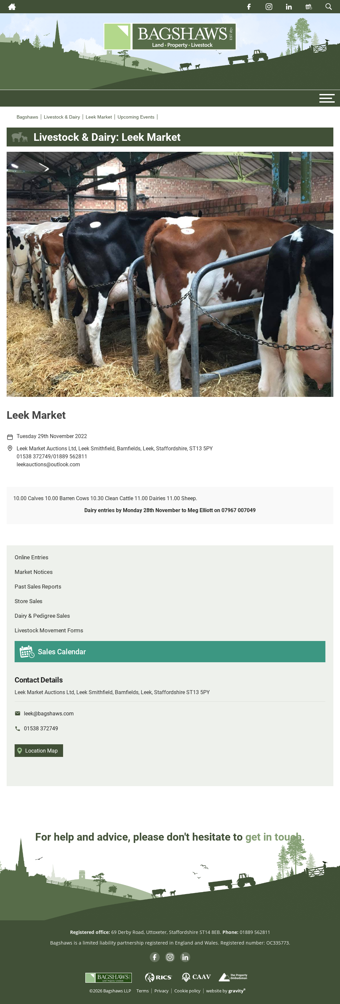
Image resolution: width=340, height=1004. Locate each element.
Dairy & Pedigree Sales (42, 615)
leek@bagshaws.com (49, 713)
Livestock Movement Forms (49, 630)
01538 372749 (41, 728)
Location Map (41, 750)
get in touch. (275, 836)
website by (226, 990)
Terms (142, 990)
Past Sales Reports (38, 586)
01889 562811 (255, 932)
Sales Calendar (62, 651)
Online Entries (31, 557)
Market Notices (34, 572)
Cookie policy (187, 990)
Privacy (161, 990)
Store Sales (28, 601)
